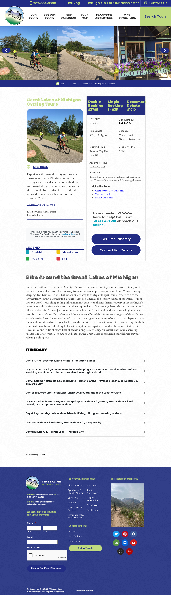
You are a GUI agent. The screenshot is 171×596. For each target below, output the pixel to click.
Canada (72, 502)
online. (99, 225)
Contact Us (158, 3)
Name (31, 523)
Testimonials (75, 541)
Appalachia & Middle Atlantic (76, 491)
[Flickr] (125, 542)
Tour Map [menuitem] (84, 16)
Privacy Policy (84, 590)
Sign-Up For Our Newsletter (115, 3)
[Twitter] (116, 534)
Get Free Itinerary (116, 239)
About (72, 531)
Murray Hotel (102, 194)
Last (45, 532)
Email (31, 537)
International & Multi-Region (76, 516)
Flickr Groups (124, 479)
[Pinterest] (125, 534)
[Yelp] (129, 551)
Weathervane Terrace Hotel (109, 190)
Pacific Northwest (92, 491)
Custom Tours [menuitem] (50, 16)
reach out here (68, 234)
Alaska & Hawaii (76, 485)
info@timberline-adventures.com (41, 503)
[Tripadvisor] (116, 542)
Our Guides (75, 536)
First (29, 532)
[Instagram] (120, 551)
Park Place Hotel (104, 197)
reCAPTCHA (33, 547)
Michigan (40, 167)
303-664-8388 (44, 3)
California (73, 498)
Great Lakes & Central (75, 508)
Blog (76, 3)
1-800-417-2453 (43, 495)
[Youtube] (133, 542)
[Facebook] (133, 534)
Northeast (92, 485)
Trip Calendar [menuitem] (68, 16)
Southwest (93, 510)
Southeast (92, 505)
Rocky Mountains (92, 499)
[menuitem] (33, 16)
